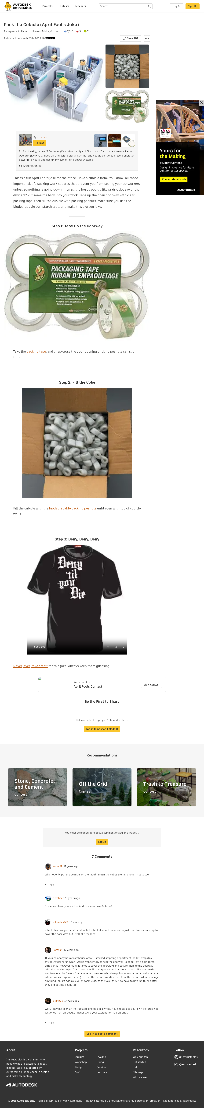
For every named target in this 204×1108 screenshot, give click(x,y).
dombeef (58, 898)
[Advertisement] (180, 147)
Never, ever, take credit (30, 666)
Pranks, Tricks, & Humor (46, 31)
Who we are (140, 1077)
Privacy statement (71, 1101)
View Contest (151, 684)
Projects (47, 6)
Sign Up (192, 6)
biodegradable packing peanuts (72, 508)
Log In (176, 6)
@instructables (188, 1057)
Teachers (80, 6)
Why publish (140, 1057)
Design (79, 1067)
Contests (63, 6)
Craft (78, 1072)
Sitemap (138, 1072)
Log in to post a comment (102, 1034)
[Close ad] (201, 103)
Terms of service (47, 1101)
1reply (50, 884)
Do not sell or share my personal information (133, 1101)
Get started (139, 1062)
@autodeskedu (188, 1064)
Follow (40, 143)
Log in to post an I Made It (102, 729)
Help (135, 1067)
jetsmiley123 (60, 922)
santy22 (57, 866)
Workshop (81, 1062)
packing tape (36, 351)
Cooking (101, 1057)
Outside (101, 1067)
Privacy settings (94, 1101)
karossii (57, 950)
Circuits (79, 1057)
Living (25, 31)
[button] (147, 38)
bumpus (58, 1000)
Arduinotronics (32, 166)
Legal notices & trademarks (179, 1101)
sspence (12, 31)
